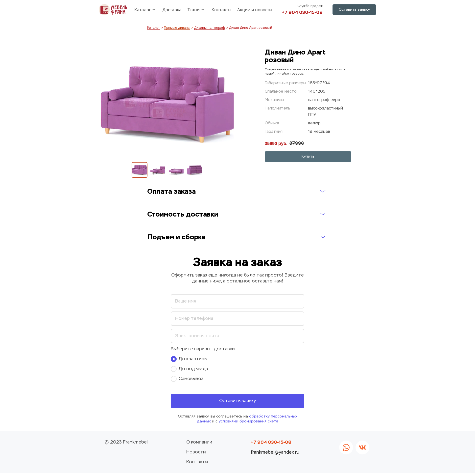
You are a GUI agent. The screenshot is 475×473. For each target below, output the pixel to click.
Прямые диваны (177, 27)
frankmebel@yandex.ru (275, 452)
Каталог (153, 27)
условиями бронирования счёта (248, 421)
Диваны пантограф (209, 27)
